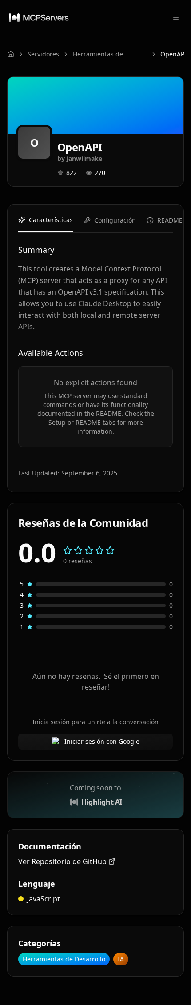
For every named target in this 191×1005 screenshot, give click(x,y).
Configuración (115, 220)
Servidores (43, 54)
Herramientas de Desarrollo (98, 54)
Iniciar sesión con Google (101, 741)
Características (51, 219)
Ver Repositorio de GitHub (62, 861)
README (170, 220)
